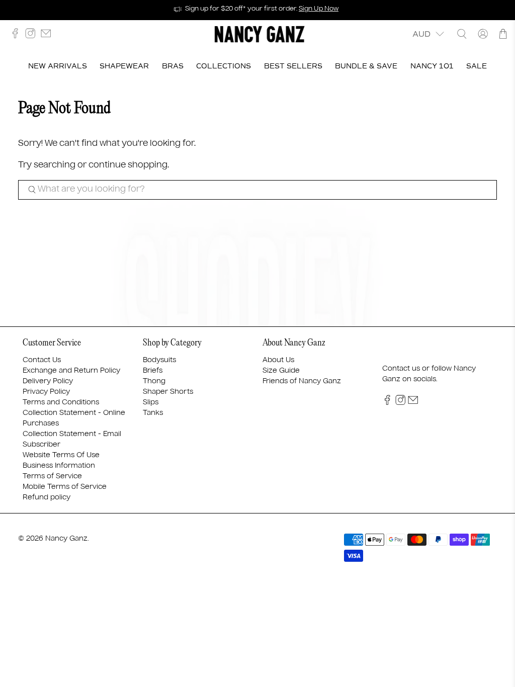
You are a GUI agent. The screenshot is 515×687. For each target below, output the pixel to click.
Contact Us (42, 360)
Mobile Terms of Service (65, 486)
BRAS (173, 66)
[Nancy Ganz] (259, 34)
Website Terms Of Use (61, 455)
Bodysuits (159, 360)
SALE (476, 66)
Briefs (152, 370)
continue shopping (128, 165)
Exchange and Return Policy (71, 370)
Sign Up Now (318, 9)
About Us (278, 360)
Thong (154, 381)
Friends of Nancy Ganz (302, 381)
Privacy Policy (46, 391)
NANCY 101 (432, 66)
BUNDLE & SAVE (366, 66)
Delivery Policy (48, 381)
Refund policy (46, 497)
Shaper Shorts (168, 391)
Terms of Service (52, 476)
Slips (150, 402)
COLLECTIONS (223, 66)
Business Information (59, 465)
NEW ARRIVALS (57, 66)
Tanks (153, 412)
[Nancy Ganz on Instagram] (32, 36)
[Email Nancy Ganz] (48, 36)
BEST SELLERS (293, 66)
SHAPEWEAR (124, 66)
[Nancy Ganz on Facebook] (17, 36)
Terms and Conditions (61, 402)
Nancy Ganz (66, 538)
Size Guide (281, 370)
